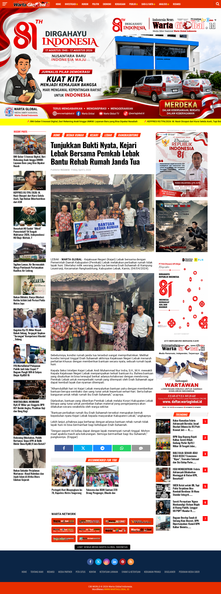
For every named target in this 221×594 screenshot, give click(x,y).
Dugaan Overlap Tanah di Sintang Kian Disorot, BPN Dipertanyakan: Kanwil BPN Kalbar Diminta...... (186, 522)
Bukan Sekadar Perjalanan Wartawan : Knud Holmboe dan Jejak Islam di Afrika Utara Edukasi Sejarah (28, 475)
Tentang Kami (37, 571)
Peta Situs (80, 571)
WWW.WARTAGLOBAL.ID (116, 589)
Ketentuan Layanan (109, 571)
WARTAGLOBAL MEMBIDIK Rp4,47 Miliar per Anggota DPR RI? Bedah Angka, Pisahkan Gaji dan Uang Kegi (29, 406)
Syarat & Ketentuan (131, 571)
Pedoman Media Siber (189, 571)
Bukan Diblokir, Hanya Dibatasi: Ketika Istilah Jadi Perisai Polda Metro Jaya (29, 300)
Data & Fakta (148, 4)
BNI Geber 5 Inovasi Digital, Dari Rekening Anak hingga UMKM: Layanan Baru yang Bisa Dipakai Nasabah (58, 121)
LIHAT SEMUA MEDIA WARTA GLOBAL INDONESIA (102, 547)
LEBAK (108, 135)
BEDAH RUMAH (75, 135)
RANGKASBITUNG (128, 135)
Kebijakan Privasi (152, 571)
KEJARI (94, 135)
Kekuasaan (120, 4)
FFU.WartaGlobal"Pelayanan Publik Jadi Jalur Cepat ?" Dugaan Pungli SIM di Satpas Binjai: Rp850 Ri (27, 370)
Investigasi (70, 4)
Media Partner (65, 571)
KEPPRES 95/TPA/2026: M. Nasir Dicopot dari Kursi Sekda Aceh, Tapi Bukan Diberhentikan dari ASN (29, 197)
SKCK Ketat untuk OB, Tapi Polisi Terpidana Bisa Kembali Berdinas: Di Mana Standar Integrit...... (186, 490)
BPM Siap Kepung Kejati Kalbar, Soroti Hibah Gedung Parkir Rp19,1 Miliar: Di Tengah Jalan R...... (185, 441)
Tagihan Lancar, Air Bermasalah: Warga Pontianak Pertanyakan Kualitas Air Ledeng (28, 267)
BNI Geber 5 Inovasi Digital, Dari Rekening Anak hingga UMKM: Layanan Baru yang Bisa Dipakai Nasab (29, 161)
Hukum (85, 4)
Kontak (92, 571)
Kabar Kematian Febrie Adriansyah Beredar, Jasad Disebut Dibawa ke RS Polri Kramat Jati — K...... (186, 425)
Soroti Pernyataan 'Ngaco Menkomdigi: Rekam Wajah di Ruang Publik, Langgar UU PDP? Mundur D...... (186, 506)
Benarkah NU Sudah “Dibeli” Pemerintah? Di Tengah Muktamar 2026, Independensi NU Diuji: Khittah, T (28, 233)
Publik (132, 4)
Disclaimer (170, 571)
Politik (95, 4)
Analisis (163, 4)
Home (58, 4)
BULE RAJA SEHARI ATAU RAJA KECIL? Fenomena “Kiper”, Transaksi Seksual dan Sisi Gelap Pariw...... (186, 457)
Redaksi (177, 4)
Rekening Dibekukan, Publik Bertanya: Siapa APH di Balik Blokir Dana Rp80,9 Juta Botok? (29, 441)
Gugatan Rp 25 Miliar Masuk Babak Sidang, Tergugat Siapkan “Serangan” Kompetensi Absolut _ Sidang (29, 334)
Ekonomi (107, 4)
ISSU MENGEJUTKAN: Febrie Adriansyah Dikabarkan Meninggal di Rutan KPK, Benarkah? (186, 474)
